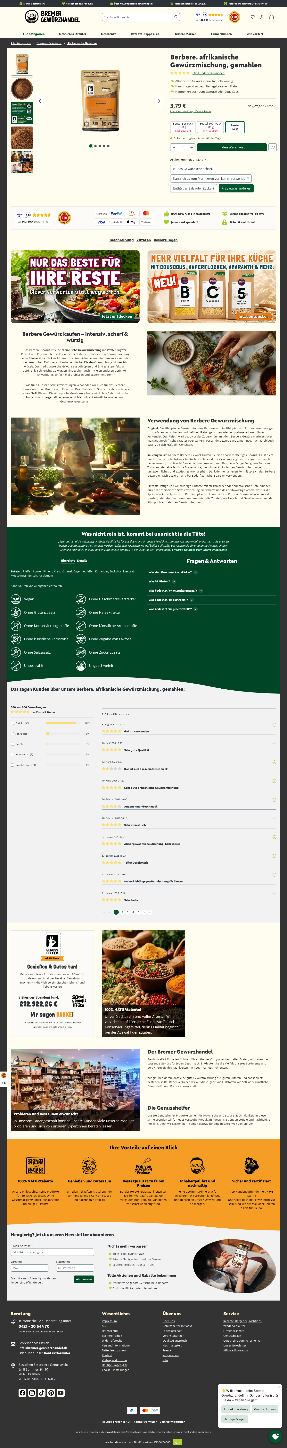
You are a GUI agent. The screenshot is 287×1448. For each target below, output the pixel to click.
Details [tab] (82, 560)
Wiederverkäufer (234, 1326)
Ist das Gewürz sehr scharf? (193, 169)
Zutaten (143, 240)
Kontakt (107, 1355)
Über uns (169, 1321)
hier (69, 1027)
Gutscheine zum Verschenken (242, 1340)
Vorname (16, 1262)
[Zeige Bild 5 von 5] (108, 146)
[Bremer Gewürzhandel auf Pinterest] (51, 1393)
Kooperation (171, 1355)
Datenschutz (110, 1331)
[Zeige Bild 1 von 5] (91, 146)
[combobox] (136, 17)
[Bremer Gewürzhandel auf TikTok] (41, 1393)
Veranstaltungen (173, 1336)
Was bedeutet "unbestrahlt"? (168, 599)
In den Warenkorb (231, 147)
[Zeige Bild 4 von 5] (104, 146)
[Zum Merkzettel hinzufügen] (272, 147)
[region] (86, 114)
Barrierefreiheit (112, 1336)
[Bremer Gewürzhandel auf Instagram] (32, 1393)
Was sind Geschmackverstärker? (170, 572)
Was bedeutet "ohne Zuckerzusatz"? (173, 590)
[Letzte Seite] (149, 912)
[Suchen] (175, 17)
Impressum (109, 1321)
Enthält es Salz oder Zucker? (193, 188)
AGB (104, 1326)
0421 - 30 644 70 (34, 1326)
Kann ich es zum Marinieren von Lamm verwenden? (211, 178)
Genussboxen (232, 1336)
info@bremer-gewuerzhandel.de (43, 1348)
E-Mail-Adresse (22, 1246)
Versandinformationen (116, 1345)
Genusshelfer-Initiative (178, 1326)
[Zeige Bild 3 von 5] (100, 146)
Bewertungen (166, 240)
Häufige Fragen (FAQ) (115, 1365)
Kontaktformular (57, 1353)
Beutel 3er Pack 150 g (183, 127)
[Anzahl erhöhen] (192, 147)
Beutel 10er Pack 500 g (210, 127)
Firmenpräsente (233, 1331)
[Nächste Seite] (144, 912)
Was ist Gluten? (159, 581)
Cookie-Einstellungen (115, 1370)
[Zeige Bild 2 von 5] (95, 146)
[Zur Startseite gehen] (52, 17)
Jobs (165, 1360)
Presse (167, 1350)
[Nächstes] (159, 101)
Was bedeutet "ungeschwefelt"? (170, 609)
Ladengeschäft (172, 1331)
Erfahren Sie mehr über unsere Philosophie (199, 550)
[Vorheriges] (40, 101)
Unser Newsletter (234, 1345)
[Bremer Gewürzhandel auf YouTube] (61, 1393)
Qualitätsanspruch (175, 1340)
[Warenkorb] (271, 17)
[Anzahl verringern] (174, 147)
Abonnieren (84, 1279)
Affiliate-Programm (235, 1350)
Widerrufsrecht (112, 1340)
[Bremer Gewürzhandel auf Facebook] (22, 1393)
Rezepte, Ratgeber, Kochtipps (242, 1321)
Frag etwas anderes (236, 188)
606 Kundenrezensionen (209, 73)
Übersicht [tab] (68, 560)
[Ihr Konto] (262, 17)
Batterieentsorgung (114, 1350)
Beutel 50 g (235, 127)
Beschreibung (122, 240)
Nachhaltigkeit (172, 1345)
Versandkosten (134, 1432)
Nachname (63, 1262)
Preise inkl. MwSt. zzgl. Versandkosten (190, 111)
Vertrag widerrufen (114, 1360)
